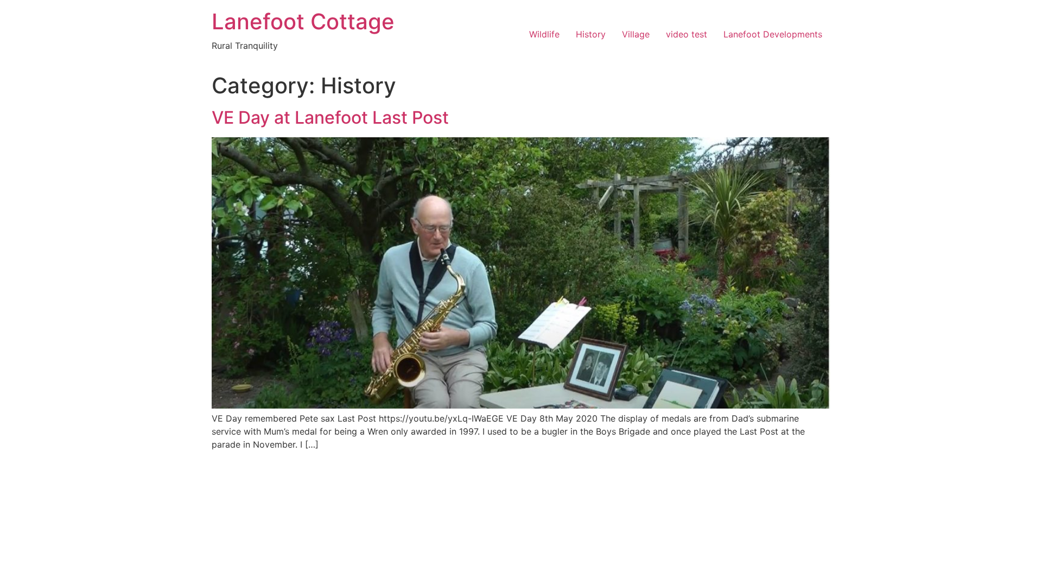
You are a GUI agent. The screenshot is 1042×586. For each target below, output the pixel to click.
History (591, 34)
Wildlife (544, 34)
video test (686, 34)
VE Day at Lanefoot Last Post (330, 117)
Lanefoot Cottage (303, 21)
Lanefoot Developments (772, 34)
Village (636, 34)
